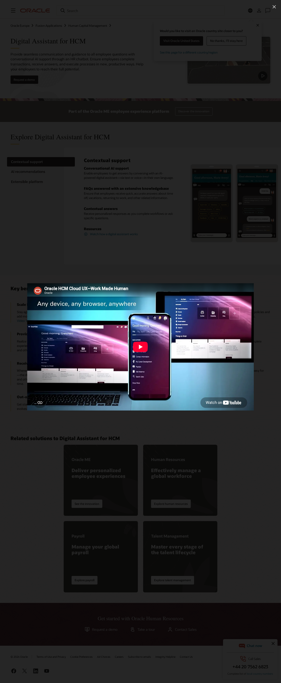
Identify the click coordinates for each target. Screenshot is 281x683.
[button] (274, 7)
